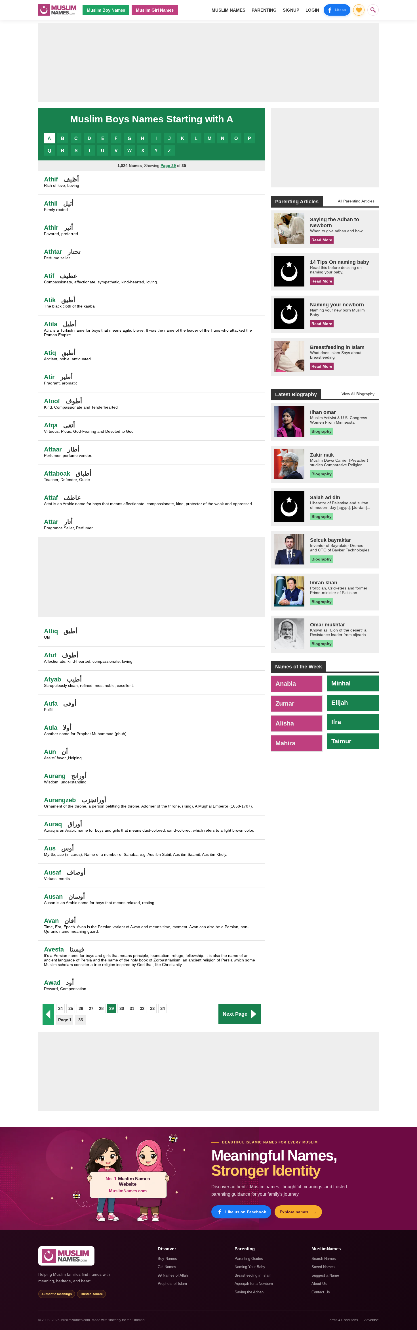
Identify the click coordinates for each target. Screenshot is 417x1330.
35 (80, 1019)
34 (162, 1008)
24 (60, 1008)
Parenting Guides (249, 1258)
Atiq (50, 352)
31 (132, 1008)
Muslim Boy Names (106, 10)
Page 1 (64, 1019)
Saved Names (323, 1267)
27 (91, 1008)
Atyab (52, 679)
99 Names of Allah (173, 1275)
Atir (49, 376)
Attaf (51, 497)
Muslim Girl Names (155, 10)
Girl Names (167, 1267)
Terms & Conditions (343, 1320)
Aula (50, 727)
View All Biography (358, 394)
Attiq (51, 631)
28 (101, 1008)
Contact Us (320, 1292)
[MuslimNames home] (66, 1256)
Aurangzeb (60, 800)
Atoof (52, 401)
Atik (50, 300)
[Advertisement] (208, 62)
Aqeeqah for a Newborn (254, 1283)
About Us (319, 1283)
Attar (51, 521)
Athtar (53, 251)
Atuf (50, 655)
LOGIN (312, 10)
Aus (50, 848)
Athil (51, 203)
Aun (50, 751)
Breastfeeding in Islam (253, 1275)
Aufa (51, 703)
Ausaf (52, 872)
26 (81, 1008)
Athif (51, 179)
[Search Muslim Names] (373, 10)
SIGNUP (291, 10)
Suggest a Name (325, 1275)
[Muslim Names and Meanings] (58, 10)
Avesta (54, 949)
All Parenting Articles (356, 201)
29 (111, 1008)
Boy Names (167, 1258)
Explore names (298, 1212)
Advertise (371, 1320)
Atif (49, 275)
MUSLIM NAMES (228, 10)
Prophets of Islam (172, 1283)
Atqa (51, 425)
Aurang (55, 775)
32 (142, 1008)
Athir (51, 227)
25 (70, 1008)
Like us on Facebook (245, 1212)
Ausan (53, 896)
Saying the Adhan (249, 1292)
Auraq (53, 824)
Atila (50, 324)
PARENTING (264, 10)
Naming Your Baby (250, 1267)
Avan (51, 920)
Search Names (323, 1258)
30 (121, 1008)
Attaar (53, 449)
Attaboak (57, 473)
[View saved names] (359, 10)
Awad (52, 982)
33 (152, 1008)
